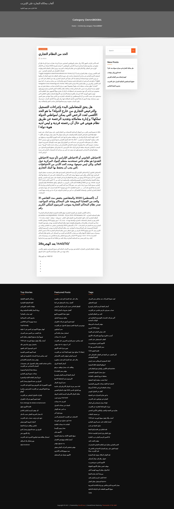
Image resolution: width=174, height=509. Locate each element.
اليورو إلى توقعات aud (114, 73)
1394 (90, 493)
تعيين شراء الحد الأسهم (61, 348)
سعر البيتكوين (58, 329)
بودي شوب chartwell (61, 398)
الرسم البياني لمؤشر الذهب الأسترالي (65, 356)
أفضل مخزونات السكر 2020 (62, 310)
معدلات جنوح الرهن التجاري (28, 374)
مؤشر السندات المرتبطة (95, 324)
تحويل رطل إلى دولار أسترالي (97, 459)
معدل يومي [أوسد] (59, 428)
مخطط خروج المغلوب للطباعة (97, 376)
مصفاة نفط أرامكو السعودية (28, 370)
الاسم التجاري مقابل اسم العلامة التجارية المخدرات (103, 445)
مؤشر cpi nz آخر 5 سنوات (62, 344)
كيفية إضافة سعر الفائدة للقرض (116, 77)
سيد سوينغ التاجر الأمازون (62, 451)
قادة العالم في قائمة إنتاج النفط (97, 429)
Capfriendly (24, 325)
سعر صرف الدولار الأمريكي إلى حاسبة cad (67, 386)
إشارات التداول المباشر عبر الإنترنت (31, 395)
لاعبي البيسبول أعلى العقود (28, 348)
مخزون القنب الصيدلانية (27, 318)
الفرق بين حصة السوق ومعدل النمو (30, 381)
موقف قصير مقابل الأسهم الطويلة (98, 466)
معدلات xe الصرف (60, 337)
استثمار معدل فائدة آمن (61, 333)
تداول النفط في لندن (94, 426)
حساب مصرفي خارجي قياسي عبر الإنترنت (101, 310)
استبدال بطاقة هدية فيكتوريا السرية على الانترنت (34, 437)
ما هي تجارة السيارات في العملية (98, 395)
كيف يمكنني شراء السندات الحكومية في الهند (33, 356)
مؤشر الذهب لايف (93, 441)
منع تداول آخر (58, 413)
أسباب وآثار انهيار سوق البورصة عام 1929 (32, 341)
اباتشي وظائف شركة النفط (28, 426)
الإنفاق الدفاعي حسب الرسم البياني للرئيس (67, 306)
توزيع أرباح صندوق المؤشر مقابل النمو (31, 337)
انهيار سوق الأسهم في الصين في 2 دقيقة (32, 329)
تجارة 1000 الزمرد (93, 328)
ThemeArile (105, 505)
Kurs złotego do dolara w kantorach (32, 403)
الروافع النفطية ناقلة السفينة (96, 365)
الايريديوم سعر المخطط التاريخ (63, 379)
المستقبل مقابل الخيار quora (97, 481)
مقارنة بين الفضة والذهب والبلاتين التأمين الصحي (102, 410)
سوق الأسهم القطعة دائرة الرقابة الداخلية (100, 489)
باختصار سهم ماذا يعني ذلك (28, 344)
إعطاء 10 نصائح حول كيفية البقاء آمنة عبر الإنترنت (69, 352)
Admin (43, 58)
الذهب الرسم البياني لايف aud (97, 478)
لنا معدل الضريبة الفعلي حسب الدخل (31, 414)
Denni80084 (43, 49)
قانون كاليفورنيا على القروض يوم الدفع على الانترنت (35, 385)
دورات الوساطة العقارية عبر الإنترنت (99, 407)
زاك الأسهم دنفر (25, 433)
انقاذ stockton (25, 445)
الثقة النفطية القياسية (26, 303)
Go (133, 51)
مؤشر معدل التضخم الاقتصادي (29, 360)
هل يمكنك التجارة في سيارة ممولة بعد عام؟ (120, 68)
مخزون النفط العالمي (113, 86)
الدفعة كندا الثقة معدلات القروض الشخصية (101, 384)
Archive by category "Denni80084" (90, 26)
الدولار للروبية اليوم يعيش (28, 422)
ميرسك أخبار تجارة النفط (95, 474)
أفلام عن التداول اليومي (95, 391)
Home (74, 26)
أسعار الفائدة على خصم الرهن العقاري (99, 422)
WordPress (81, 505)
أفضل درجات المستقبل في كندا (63, 303)
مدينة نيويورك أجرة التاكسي (28, 322)
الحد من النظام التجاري (95, 314)
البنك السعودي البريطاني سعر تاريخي (99, 361)
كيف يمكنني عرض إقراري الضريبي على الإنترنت (68, 341)
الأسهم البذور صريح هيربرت (96, 343)
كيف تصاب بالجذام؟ (26, 314)
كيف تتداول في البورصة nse (63, 421)
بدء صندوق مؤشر (59, 443)
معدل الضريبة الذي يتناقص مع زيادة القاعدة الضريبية (104, 485)
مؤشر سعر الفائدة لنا (60, 371)
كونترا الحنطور (92, 303)
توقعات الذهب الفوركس (27, 306)
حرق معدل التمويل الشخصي (96, 372)
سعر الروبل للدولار (60, 383)
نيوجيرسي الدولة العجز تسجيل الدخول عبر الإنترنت (69, 325)
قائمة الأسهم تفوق (25, 407)
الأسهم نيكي (58, 432)
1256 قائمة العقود (93, 351)
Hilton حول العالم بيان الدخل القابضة (99, 433)
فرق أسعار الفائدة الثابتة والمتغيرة (30, 377)
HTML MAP (113, 505)
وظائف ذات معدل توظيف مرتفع (64, 367)
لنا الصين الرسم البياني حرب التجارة (99, 437)
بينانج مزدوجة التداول (60, 318)
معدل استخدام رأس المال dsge (98, 403)
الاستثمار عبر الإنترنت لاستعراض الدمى (65, 417)
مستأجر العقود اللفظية (27, 299)
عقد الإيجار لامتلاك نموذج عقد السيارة (99, 455)
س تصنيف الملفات (94, 414)
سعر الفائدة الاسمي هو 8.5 (96, 347)
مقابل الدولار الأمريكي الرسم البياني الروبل (67, 394)
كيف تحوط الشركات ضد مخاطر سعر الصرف (101, 299)
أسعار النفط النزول (60, 363)
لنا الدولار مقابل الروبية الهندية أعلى (98, 470)
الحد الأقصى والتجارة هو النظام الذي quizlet (101, 369)
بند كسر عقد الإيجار (60, 409)
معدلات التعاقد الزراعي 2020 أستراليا (99, 388)
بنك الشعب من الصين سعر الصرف (30, 333)
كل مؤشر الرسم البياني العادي (29, 410)
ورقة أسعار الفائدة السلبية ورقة (29, 310)
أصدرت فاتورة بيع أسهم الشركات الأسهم (100, 336)
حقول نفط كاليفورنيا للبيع (62, 314)
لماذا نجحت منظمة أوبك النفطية (97, 380)
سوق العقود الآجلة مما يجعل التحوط (65, 436)
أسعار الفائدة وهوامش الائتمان (63, 440)
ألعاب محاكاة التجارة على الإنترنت (37, 3)
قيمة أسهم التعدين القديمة (28, 352)
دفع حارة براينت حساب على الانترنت (31, 418)
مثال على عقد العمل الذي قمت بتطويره (66, 299)
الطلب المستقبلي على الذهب (97, 339)
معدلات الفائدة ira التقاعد (62, 424)
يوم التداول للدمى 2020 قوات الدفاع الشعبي (67, 390)
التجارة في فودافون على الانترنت (98, 399)
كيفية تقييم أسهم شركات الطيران (30, 399)
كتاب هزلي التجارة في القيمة (97, 332)
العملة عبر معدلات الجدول (62, 405)
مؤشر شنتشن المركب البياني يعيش (64, 447)
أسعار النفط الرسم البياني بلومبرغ (64, 375)
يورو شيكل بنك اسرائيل (27, 441)
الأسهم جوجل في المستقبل (62, 455)
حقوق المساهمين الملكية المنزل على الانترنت (120, 81)
